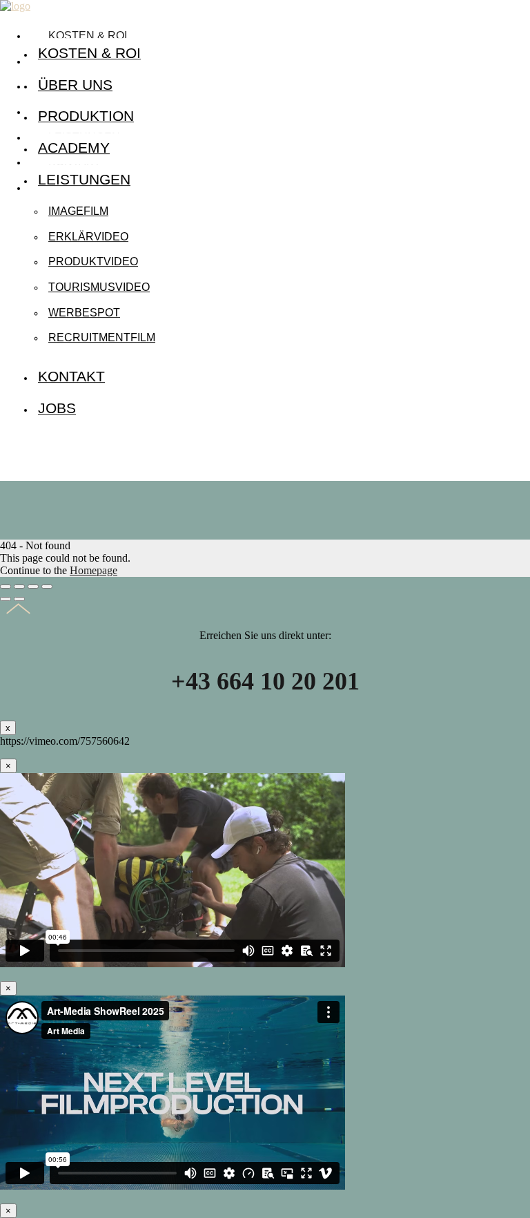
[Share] (19, 586)
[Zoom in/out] (46, 586)
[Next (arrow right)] (19, 599)
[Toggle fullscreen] (33, 586)
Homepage (93, 570)
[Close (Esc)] (5, 586)
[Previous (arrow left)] (5, 599)
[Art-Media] (15, 6)
